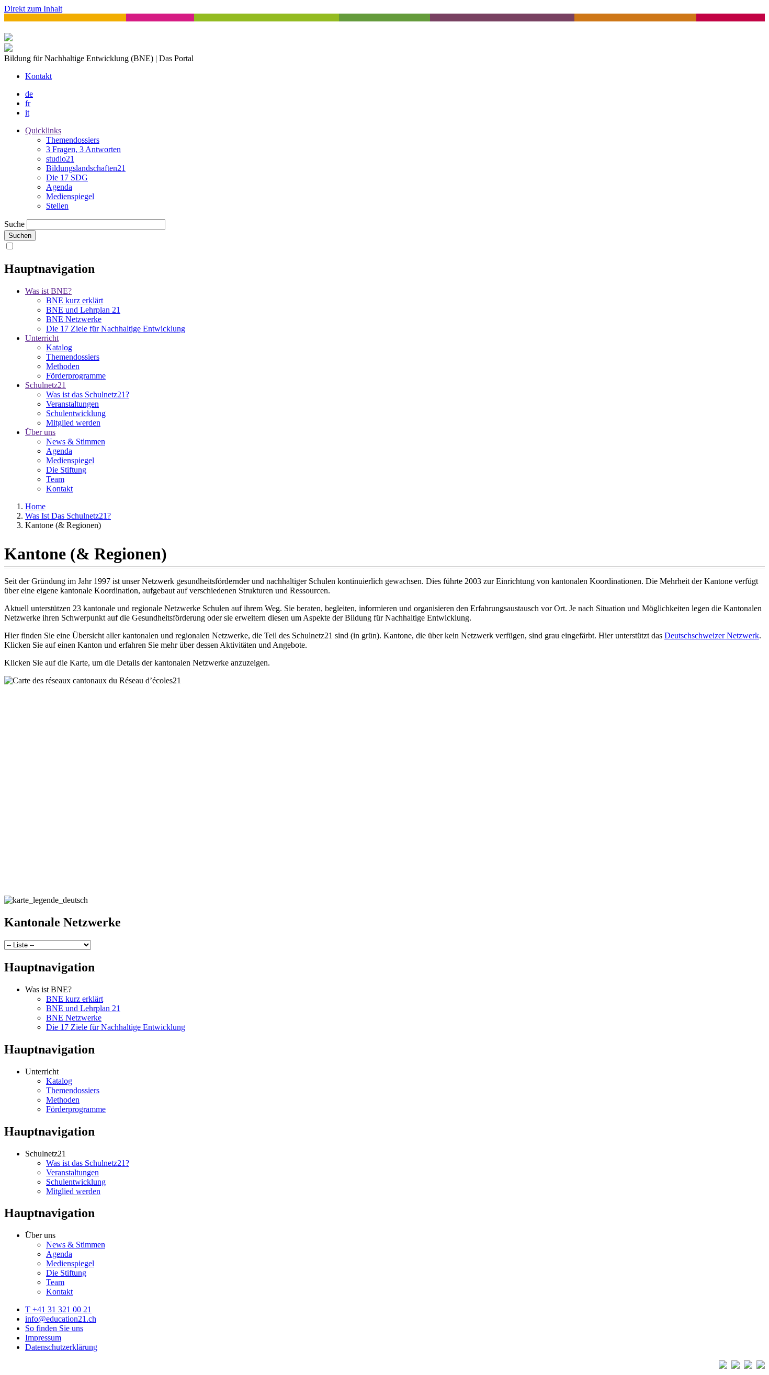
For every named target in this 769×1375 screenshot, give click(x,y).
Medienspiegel (70, 196)
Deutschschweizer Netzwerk (711, 635)
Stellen (57, 205)
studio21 (60, 158)
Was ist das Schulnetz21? (87, 394)
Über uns (40, 432)
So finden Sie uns (54, 1328)
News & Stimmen (75, 441)
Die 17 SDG (67, 177)
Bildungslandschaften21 (86, 168)
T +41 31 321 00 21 (58, 1309)
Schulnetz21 (45, 385)
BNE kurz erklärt (74, 300)
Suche (14, 224)
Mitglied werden (73, 422)
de (29, 93)
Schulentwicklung (76, 413)
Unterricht (42, 338)
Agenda (59, 186)
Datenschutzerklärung (61, 1347)
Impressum (43, 1337)
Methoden (63, 366)
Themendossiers (72, 139)
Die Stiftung (66, 469)
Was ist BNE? (48, 291)
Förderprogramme (76, 375)
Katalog (59, 347)
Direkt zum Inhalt (33, 8)
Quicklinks (43, 130)
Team (55, 479)
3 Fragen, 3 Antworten (83, 149)
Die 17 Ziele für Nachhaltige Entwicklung (115, 328)
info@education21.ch (60, 1318)
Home (35, 506)
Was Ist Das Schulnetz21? (68, 515)
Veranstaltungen (72, 403)
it (27, 112)
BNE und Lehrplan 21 (83, 309)
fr (27, 103)
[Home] (8, 48)
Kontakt (38, 76)
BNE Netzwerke (73, 319)
